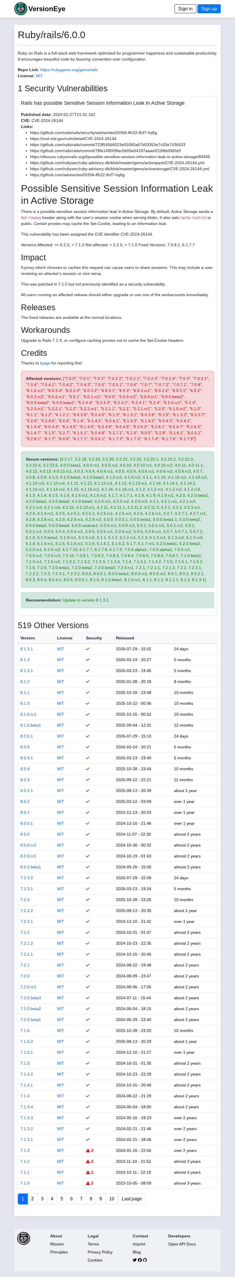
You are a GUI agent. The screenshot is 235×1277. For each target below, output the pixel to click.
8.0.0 (25, 834)
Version (27, 638)
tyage (45, 363)
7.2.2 (25, 932)
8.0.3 (25, 779)
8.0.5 (25, 747)
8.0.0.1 (26, 823)
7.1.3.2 (26, 1128)
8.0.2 (25, 801)
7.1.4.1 (26, 1085)
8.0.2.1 (26, 790)
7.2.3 (25, 899)
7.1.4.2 (26, 1074)
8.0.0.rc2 (28, 845)
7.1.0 (25, 1183)
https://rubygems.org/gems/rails (69, 69)
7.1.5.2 (26, 1041)
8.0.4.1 (26, 758)
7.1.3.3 (26, 1117)
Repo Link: (28, 69)
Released (125, 638)
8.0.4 (25, 768)
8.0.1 (25, 812)
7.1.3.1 (26, 1139)
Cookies (95, 1260)
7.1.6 (25, 1030)
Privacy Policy (100, 1252)
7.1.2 (25, 1161)
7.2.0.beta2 (30, 1008)
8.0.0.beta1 (30, 867)
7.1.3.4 (26, 1107)
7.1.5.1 (26, 1052)
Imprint (139, 1244)
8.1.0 (25, 703)
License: (26, 75)
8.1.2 (25, 681)
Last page (132, 1198)
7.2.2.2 (26, 910)
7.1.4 (25, 1096)
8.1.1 (25, 692)
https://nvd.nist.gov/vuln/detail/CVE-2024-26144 (73, 138)
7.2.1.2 (26, 943)
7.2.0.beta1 (30, 1019)
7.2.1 (25, 965)
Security (94, 638)
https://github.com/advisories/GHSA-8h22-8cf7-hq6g (77, 174)
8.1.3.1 (26, 649)
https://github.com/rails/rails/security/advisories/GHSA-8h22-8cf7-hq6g (93, 132)
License (65, 638)
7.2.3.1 (26, 888)
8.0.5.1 (26, 736)
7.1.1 (25, 1172)
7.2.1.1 (26, 954)
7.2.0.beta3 (30, 997)
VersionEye (46, 9)
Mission (57, 1244)
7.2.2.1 (26, 921)
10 (111, 1198)
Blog (137, 1252)
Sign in (185, 8)
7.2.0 (25, 976)
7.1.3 (25, 1150)
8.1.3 (25, 659)
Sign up (209, 8)
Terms (93, 1244)
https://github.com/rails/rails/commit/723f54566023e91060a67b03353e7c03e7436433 (107, 144)
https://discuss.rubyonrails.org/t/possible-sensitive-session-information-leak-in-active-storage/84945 (120, 156)
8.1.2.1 (26, 670)
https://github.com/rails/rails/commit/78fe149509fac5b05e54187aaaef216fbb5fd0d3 (105, 150)
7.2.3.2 (26, 878)
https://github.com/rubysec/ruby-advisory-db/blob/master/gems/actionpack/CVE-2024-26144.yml (117, 162)
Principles (59, 1252)
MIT (39, 75)
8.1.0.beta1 (30, 725)
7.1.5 (25, 1063)
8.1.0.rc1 (28, 714)
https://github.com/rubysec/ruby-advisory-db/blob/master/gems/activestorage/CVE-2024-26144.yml (119, 168)
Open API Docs (182, 1244)
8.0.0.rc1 (28, 856)
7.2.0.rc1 (28, 987)
